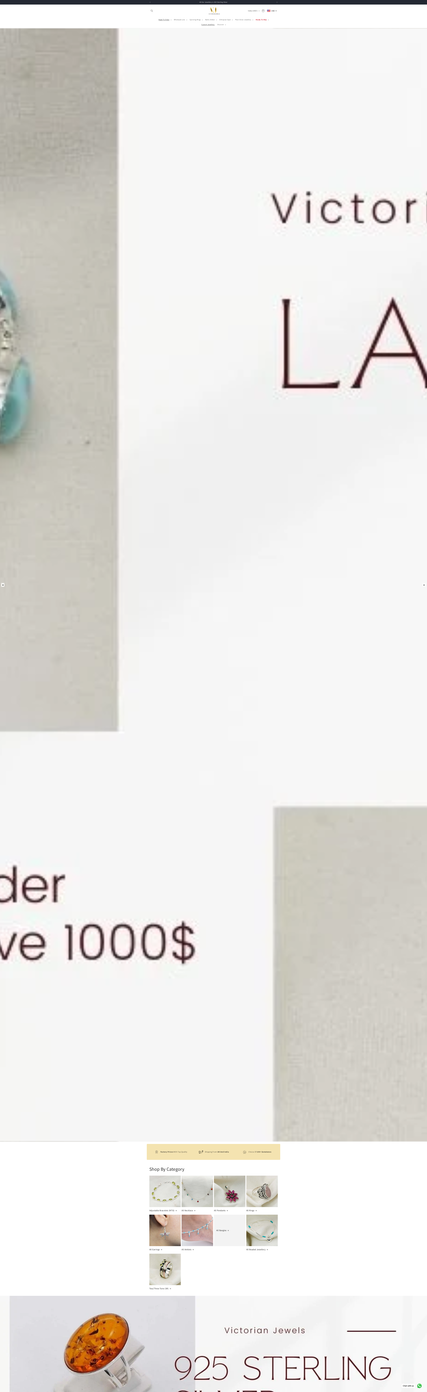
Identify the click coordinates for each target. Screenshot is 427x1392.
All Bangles (221, 1230)
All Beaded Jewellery (256, 1249)
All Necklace (187, 1210)
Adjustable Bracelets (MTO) (161, 1210)
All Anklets (186, 1249)
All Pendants (220, 1210)
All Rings (250, 1210)
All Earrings (154, 1249)
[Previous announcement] (150, 2)
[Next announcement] (277, 2)
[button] (151, 10)
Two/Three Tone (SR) (159, 1288)
